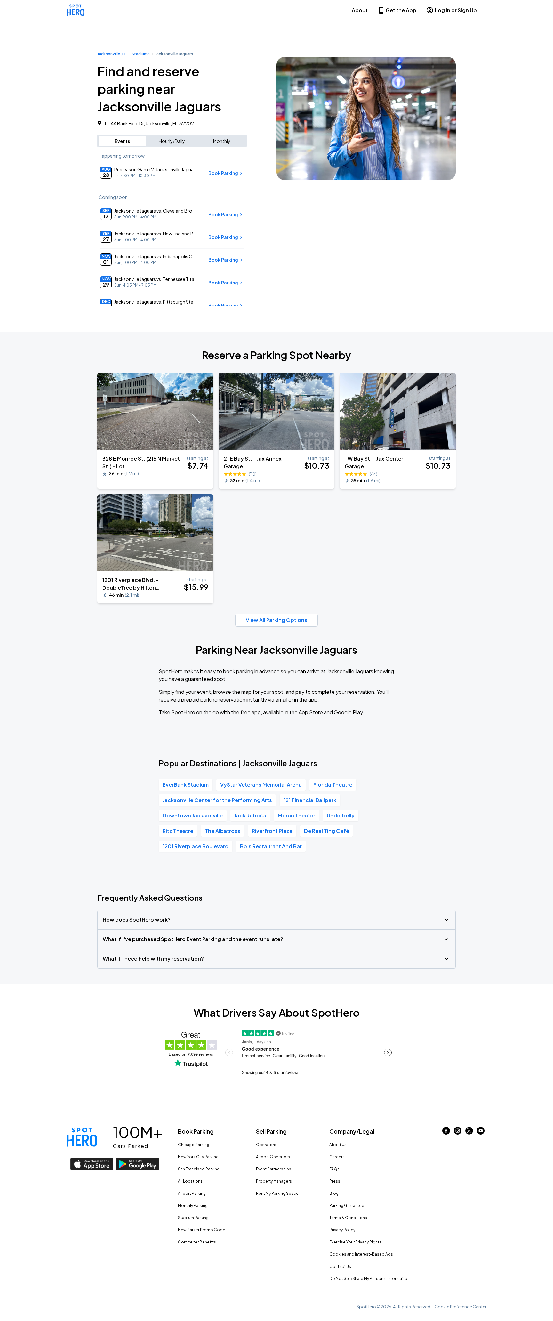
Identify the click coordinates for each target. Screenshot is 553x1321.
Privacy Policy (342, 1229)
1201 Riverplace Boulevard (195, 846)
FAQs (334, 1169)
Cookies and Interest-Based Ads (361, 1254)
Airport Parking (192, 1193)
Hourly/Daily (172, 141)
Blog (334, 1193)
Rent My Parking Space (277, 1193)
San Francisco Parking (199, 1169)
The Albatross (222, 830)
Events (122, 141)
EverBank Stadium (186, 784)
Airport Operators (273, 1156)
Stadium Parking (193, 1217)
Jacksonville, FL (111, 54)
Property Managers (274, 1181)
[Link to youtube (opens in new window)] (481, 1132)
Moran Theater (296, 815)
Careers (337, 1156)
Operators (266, 1144)
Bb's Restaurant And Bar (271, 846)
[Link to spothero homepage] (82, 1137)
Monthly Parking (193, 1205)
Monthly (221, 141)
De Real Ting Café (326, 830)
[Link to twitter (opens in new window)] (469, 1132)
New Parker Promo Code (201, 1229)
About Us (338, 1144)
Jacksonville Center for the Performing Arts (217, 800)
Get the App (401, 10)
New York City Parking (198, 1156)
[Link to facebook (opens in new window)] (446, 1132)
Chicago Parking (193, 1144)
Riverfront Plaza (272, 830)
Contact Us (340, 1266)
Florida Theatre (332, 784)
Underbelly (341, 815)
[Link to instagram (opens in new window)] (457, 1132)
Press (334, 1181)
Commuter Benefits (197, 1242)
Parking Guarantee (346, 1205)
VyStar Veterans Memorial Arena (261, 784)
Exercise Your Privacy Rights (355, 1242)
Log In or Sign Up (456, 10)
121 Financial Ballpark (310, 800)
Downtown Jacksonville (193, 815)
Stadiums (141, 54)
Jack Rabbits (250, 815)
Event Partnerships (273, 1169)
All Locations (190, 1181)
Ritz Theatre (178, 830)
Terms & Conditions (348, 1217)
